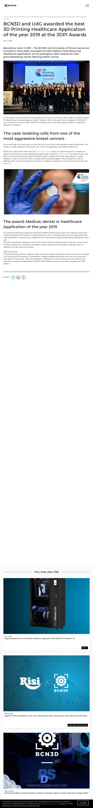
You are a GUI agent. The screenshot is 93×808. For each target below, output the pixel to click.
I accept (83, 803)
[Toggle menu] (87, 5)
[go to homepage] (10, 5)
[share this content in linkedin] (18, 277)
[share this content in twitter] (13, 277)
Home (5, 17)
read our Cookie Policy (51, 803)
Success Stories (81, 725)
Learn (11, 17)
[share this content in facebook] (23, 277)
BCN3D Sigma (63, 154)
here (9, 163)
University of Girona (44, 152)
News (16, 17)
